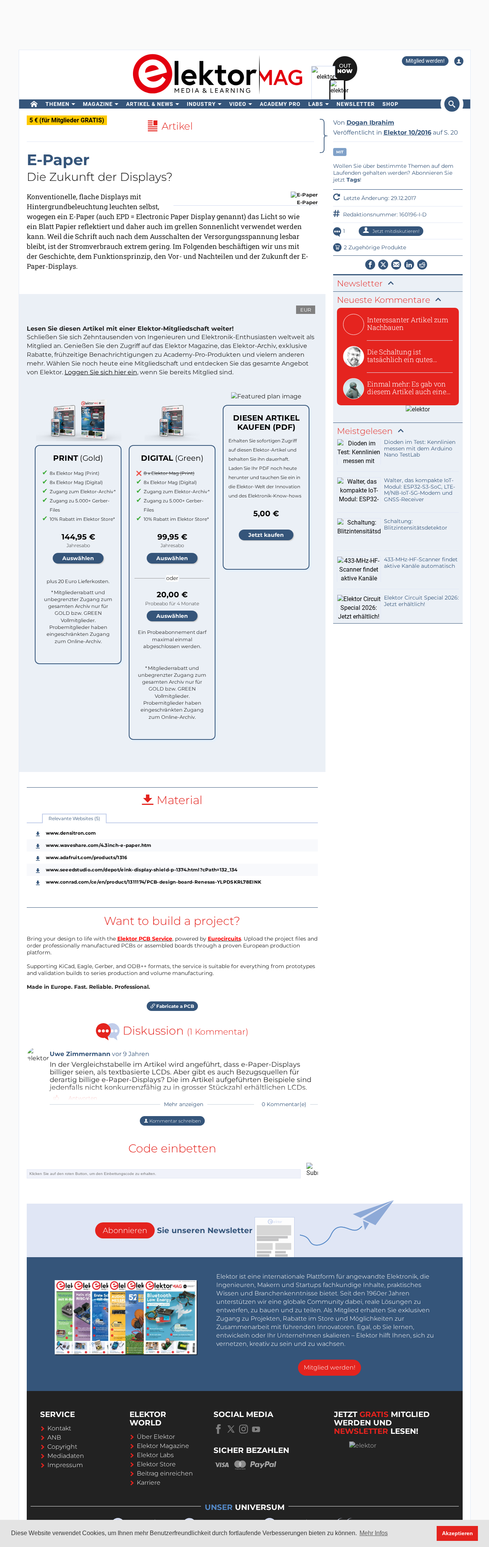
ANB (54, 1437)
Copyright (62, 1446)
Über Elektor (156, 1436)
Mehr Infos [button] (373, 1533)
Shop (390, 104)
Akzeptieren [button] (457, 1533)
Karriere (148, 1482)
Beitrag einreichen (165, 1473)
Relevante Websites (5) (74, 818)
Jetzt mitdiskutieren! (395, 231)
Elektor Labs (155, 1455)
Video (237, 104)
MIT (339, 152)
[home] (34, 104)
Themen (57, 104)
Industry (201, 104)
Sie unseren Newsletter (178, 1230)
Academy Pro (280, 104)
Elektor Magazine (163, 1446)
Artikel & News (149, 104)
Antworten (82, 1098)
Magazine (98, 104)
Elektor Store (156, 1464)
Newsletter (356, 104)
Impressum (65, 1465)
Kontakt (59, 1428)
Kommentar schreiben (174, 1121)
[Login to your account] (458, 61)
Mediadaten (65, 1455)
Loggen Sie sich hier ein (101, 372)
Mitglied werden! (425, 61)
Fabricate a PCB (174, 1006)
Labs (315, 104)
